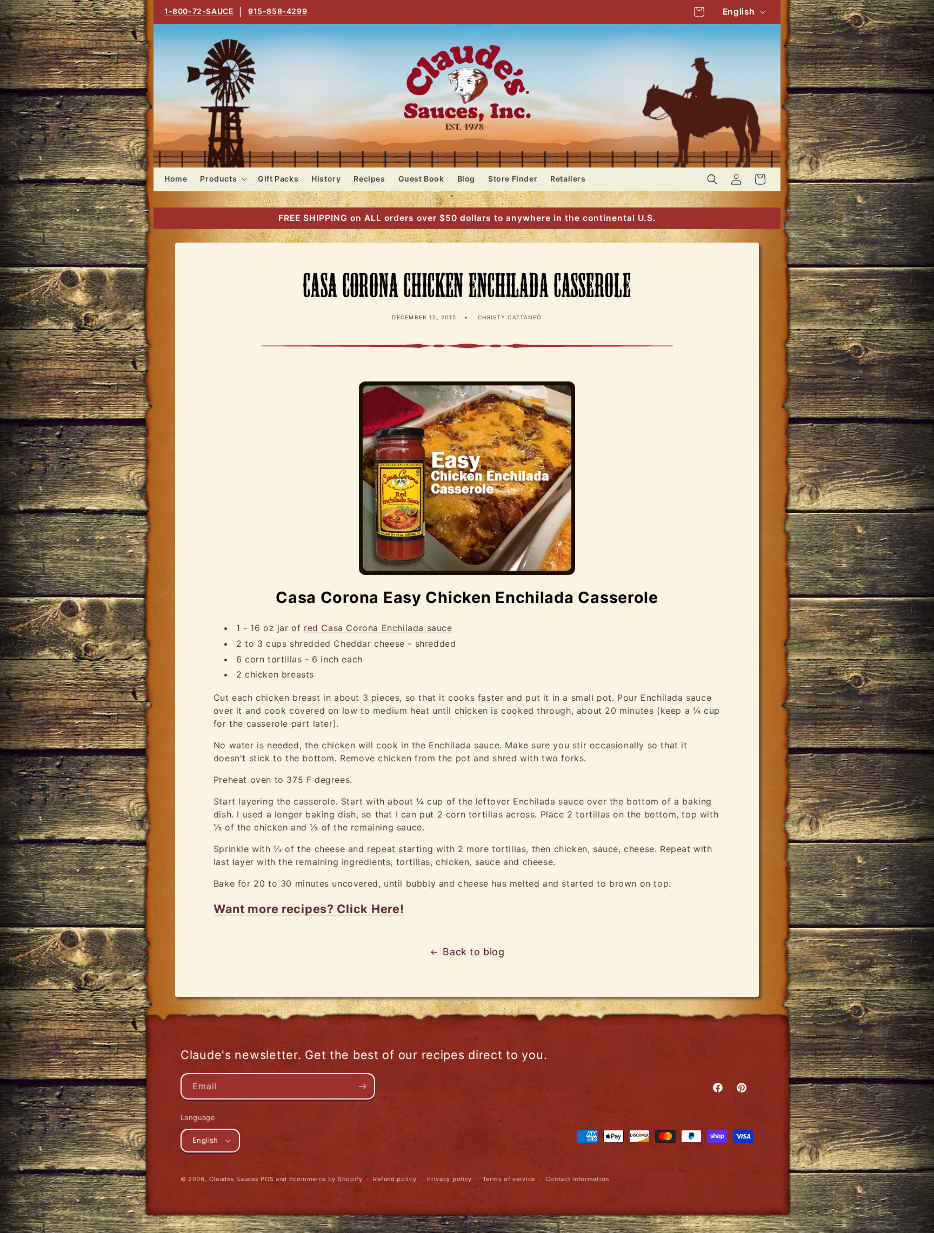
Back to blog (473, 951)
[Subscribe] (362, 1086)
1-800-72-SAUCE (199, 11)
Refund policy (394, 1179)
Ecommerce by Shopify (326, 1179)
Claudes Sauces (234, 1179)
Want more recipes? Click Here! (309, 909)
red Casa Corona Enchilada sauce (378, 627)
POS (267, 1179)
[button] (222, 178)
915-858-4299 (277, 11)
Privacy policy (449, 1179)
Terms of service (509, 1179)
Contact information (577, 1179)
